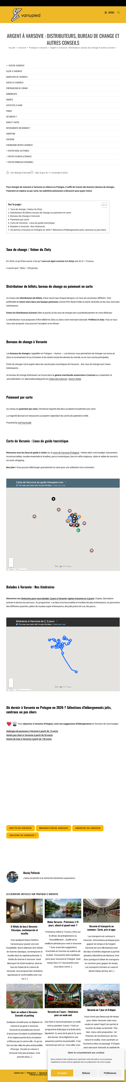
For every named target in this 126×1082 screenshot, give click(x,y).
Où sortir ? (11, 116)
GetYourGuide (24, 422)
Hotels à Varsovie (15, 82)
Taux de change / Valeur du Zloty (26, 209)
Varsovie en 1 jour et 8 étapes (101, 1010)
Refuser (86, 1073)
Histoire (10, 139)
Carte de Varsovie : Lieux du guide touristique (32, 223)
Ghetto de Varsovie (20, 828)
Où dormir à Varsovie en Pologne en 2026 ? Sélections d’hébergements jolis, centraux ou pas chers (58, 230)
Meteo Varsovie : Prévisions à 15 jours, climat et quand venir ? (63, 923)
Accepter (62, 1073)
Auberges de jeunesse (46, 1072)
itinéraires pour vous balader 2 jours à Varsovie (44, 598)
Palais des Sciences (58, 379)
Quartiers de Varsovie (17, 76)
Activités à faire (14, 105)
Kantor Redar (75, 379)
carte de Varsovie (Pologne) (66, 452)
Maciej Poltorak (23, 173)
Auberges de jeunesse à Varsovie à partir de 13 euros (32, 731)
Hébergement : (32, 1072)
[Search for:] (117, 12)
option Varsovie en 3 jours (81, 598)
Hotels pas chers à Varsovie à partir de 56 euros (29, 735)
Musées (9, 99)
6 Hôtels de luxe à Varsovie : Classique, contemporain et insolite (24, 930)
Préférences (110, 1073)
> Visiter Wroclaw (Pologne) (19, 162)
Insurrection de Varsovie (53, 828)
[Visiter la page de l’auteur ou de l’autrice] (12, 877)
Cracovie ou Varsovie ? (22, 835)
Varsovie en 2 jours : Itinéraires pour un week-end (63, 1013)
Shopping (10, 133)
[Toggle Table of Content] (102, 205)
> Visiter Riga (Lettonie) (17, 150)
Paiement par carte (19, 219)
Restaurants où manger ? (18, 127)
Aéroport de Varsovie (87, 828)
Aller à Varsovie (14, 71)
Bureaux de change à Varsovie (25, 216)
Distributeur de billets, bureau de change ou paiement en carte (40, 212)
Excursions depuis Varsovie (19, 144)
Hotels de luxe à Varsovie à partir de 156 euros (29, 739)
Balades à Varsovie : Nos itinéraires (27, 226)
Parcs (9, 110)
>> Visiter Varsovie (15, 65)
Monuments (11, 93)
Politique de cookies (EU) (38, 1074)
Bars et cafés (12, 122)
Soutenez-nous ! (19, 1072)
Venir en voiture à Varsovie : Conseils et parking (24, 1013)
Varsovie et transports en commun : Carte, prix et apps (101, 927)
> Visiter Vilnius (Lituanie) (19, 156)
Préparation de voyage (17, 88)
